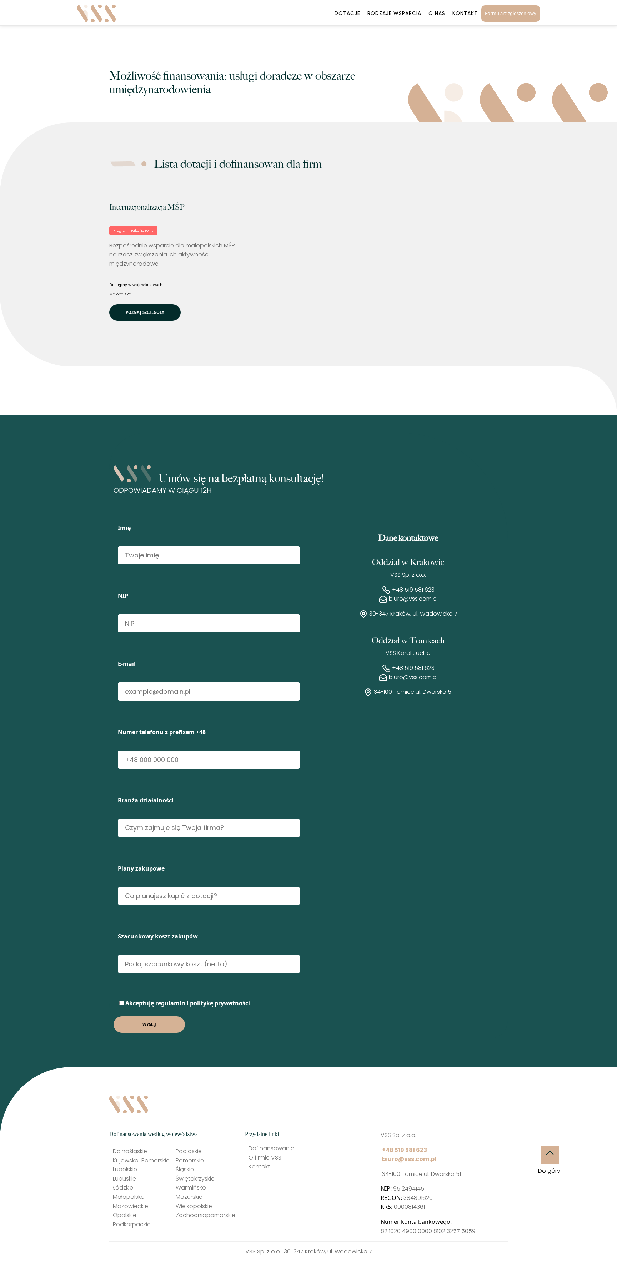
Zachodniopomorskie (205, 1215)
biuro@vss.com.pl (413, 599)
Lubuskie (124, 1179)
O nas (436, 13)
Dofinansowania (272, 1148)
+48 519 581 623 (413, 590)
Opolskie (124, 1215)
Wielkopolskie (194, 1206)
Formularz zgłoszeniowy (510, 13)
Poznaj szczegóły (145, 312)
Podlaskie (189, 1151)
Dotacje (347, 13)
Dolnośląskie (130, 1151)
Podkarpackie (132, 1224)
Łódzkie (123, 1187)
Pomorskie (190, 1160)
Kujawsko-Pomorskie (141, 1160)
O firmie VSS (265, 1157)
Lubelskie (125, 1169)
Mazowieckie (130, 1206)
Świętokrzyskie (195, 1179)
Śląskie (185, 1169)
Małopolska (120, 294)
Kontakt (465, 13)
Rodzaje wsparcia (394, 13)
